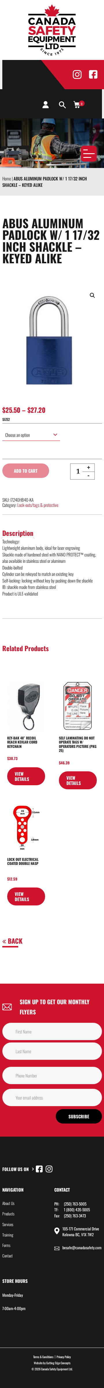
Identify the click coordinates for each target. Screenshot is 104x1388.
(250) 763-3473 (75, 1216)
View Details (22, 776)
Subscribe (78, 1116)
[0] (76, 104)
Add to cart (26, 470)
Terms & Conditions (43, 1356)
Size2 (6, 419)
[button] (92, 295)
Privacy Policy (64, 1356)
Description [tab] (17, 533)
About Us (8, 1203)
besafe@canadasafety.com (81, 1247)
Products (8, 1214)
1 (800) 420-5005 (77, 1209)
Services (7, 1224)
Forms (6, 1245)
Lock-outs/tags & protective (37, 505)
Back (14, 941)
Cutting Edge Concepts (58, 1362)
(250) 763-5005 (75, 1204)
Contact (7, 1256)
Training (7, 1235)
